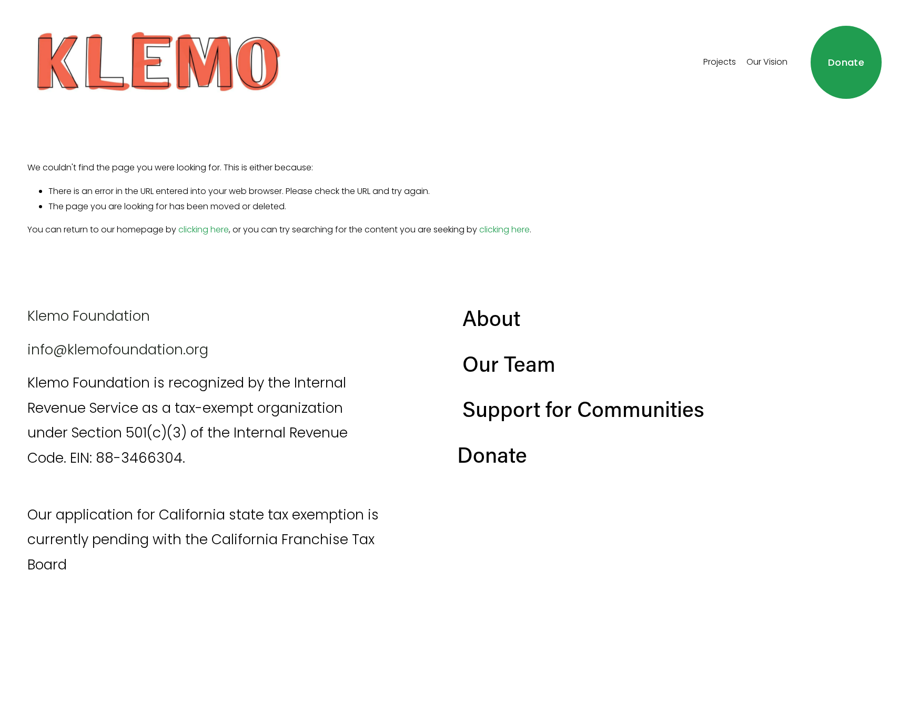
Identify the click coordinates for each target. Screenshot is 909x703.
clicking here (203, 229)
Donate (846, 62)
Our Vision (766, 62)
